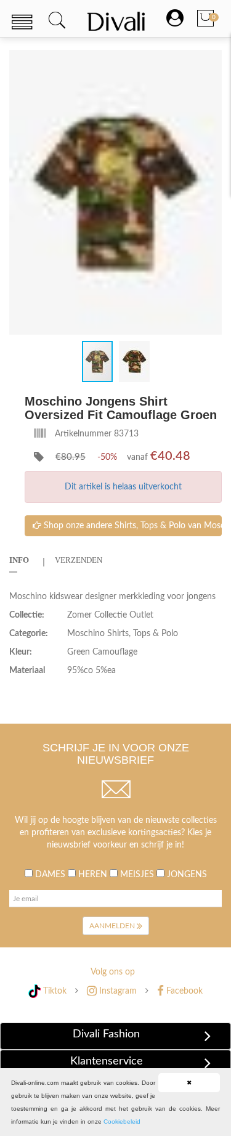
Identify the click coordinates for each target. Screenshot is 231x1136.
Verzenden (78, 560)
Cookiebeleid (121, 1121)
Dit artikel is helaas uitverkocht (123, 487)
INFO (19, 560)
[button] (211, 61)
